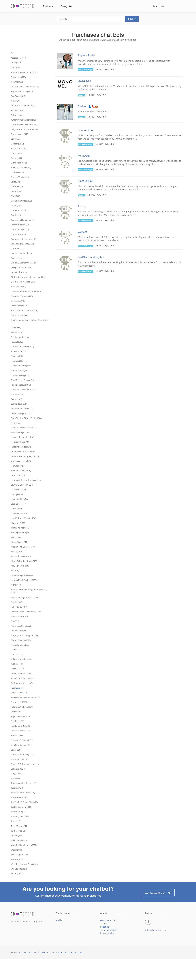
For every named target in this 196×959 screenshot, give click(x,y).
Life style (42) (17, 494)
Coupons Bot (86, 130)
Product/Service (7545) (21, 673)
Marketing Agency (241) (21, 527)
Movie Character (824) (21, 556)
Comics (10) (16, 215)
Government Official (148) (22, 408)
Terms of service (108, 929)
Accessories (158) (18, 57)
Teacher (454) (17, 787)
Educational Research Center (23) (26, 291)
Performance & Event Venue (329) (26, 611)
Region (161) (16, 711)
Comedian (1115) (18, 210)
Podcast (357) (17, 654)
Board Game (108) (19, 148)
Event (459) (16, 327)
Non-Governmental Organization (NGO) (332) (29, 591)
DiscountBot (85, 181)
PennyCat (84, 155)
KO (48, 952)
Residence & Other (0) (20, 726)
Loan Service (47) (18, 503)
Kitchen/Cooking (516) (21, 470)
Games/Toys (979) (19, 403)
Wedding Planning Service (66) (24, 864)
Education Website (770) (22, 296)
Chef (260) (15, 196)
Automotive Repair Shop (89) (24, 124)
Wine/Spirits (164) (19, 868)
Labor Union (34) (18, 475)
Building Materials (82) (21, 167)
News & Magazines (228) (22, 575)
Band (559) (16, 138)
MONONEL (85, 81)
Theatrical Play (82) (19, 797)
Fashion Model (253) (20, 337)
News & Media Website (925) (24, 580)
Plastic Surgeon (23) (20, 645)
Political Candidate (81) (21, 659)
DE (43, 952)
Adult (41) (15, 67)
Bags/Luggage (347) (19, 134)
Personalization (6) (19, 616)
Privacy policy (107, 933)
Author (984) (16, 115)
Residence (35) (17, 721)
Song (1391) (16, 773)
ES (80, 952)
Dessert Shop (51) (19, 272)
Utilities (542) (17, 835)
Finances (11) (17, 360)
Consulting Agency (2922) (22, 243)
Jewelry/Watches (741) (21, 461)
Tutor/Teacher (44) (19, 826)
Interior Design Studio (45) (23, 451)
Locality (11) (16, 508)
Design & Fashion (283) (21, 267)
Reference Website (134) (22, 706)
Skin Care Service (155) (21, 745)
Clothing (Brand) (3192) (21, 200)
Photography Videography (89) (25, 635)
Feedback (105, 926)
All (12, 53)
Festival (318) (17, 341)
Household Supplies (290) (22, 437)
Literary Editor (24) (19, 499)
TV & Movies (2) (18, 830)
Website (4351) (17, 859)
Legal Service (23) (18, 489)
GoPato (82, 231)
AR (76, 952)
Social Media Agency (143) (22, 754)
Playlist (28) (16, 649)
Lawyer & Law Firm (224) (22, 484)
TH (71, 952)
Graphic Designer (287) (21, 413)
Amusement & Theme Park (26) (25, 86)
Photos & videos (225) (21, 640)
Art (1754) (15, 100)
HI (62, 952)
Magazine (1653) (18, 523)
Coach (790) (16, 205)
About (103, 923)
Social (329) (16, 749)
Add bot (159, 6)
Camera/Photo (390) (20, 177)
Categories (66, 6)
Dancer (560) (16, 258)
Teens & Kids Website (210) (23, 792)
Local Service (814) (19, 513)
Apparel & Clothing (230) (22, 91)
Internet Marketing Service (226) (25, 456)
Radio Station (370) (19, 692)
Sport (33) (15, 778)
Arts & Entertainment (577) (23, 105)
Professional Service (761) (22, 678)
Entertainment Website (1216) (24, 310)
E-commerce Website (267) (23, 281)
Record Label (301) (19, 702)
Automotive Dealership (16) (23, 119)
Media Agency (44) (19, 542)
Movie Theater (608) (20, 565)
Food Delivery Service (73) (22, 380)
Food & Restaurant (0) (21, 384)
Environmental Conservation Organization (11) (30, 321)
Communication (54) (20, 224)
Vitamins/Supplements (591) (24, 845)
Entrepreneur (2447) (20, 315)
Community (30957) (20, 229)
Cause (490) (16, 191)
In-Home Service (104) (21, 446)
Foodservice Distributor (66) (23, 389)
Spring (82, 206)
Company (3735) (18, 234)
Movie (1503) (17, 551)
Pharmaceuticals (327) (21, 626)
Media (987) (16, 537)
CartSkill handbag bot (91, 257)
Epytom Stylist (86, 55)
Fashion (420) (17, 332)
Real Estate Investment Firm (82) (25, 697)
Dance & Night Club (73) (21, 253)
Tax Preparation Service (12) (23, 783)
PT (35, 952)
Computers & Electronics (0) (23, 239)
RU (20, 952)
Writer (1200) (17, 873)
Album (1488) (17, 81)
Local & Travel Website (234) (23, 518)
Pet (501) (15, 621)
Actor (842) (16, 62)
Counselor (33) (17, 248)
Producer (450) (17, 668)
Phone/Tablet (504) (19, 630)
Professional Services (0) (22, 683)
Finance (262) (17, 356)
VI (39, 952)
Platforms (48, 6)
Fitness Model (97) (19, 370)
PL (66, 952)
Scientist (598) (17, 735)
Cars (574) (15, 181)
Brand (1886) (16, 158)
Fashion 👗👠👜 (88, 106)
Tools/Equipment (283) (21, 806)
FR (25, 952)
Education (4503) (18, 286)
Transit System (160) (20, 816)
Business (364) (17, 172)
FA (57, 952)
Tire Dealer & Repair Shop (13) (24, 802)
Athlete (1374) (17, 110)
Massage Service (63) (20, 532)
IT (53, 952)
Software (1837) (18, 768)
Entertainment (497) (20, 305)
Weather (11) (17, 849)
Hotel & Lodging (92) (20, 432)
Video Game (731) (19, 840)
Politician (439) (17, 664)
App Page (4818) (18, 96)
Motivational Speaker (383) (23, 546)
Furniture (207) (17, 394)
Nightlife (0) (16, 584)
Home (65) (15, 422)
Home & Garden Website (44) (24, 427)
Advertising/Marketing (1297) (24, 72)
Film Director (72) (18, 351)
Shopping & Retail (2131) (22, 740)
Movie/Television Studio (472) (24, 561)
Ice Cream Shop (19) (20, 441)
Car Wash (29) (17, 186)
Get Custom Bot (155, 892)
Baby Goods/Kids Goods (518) (24, 129)
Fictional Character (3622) (22, 346)
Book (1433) (16, 153)
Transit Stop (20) (18, 811)
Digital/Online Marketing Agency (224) (28, 277)
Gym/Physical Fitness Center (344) (26, 418)
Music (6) (15, 570)
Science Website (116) (20, 730)
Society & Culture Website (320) (25, 764)
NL (30, 952)
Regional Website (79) (20, 716)
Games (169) (16, 399)
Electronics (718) (18, 301)
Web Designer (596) (19, 854)
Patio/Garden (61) (19, 606)
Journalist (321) (17, 465)
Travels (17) (16, 821)
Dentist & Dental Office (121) (23, 262)
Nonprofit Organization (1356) (24, 597)
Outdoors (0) (17, 602)
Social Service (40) (19, 759)
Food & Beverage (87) (20, 375)
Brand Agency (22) (19, 162)
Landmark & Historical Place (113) (26, 480)
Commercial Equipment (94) (23, 220)
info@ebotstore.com (155, 930)
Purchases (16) (17, 687)
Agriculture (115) (18, 77)
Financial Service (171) (21, 365)
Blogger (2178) (17, 143)
